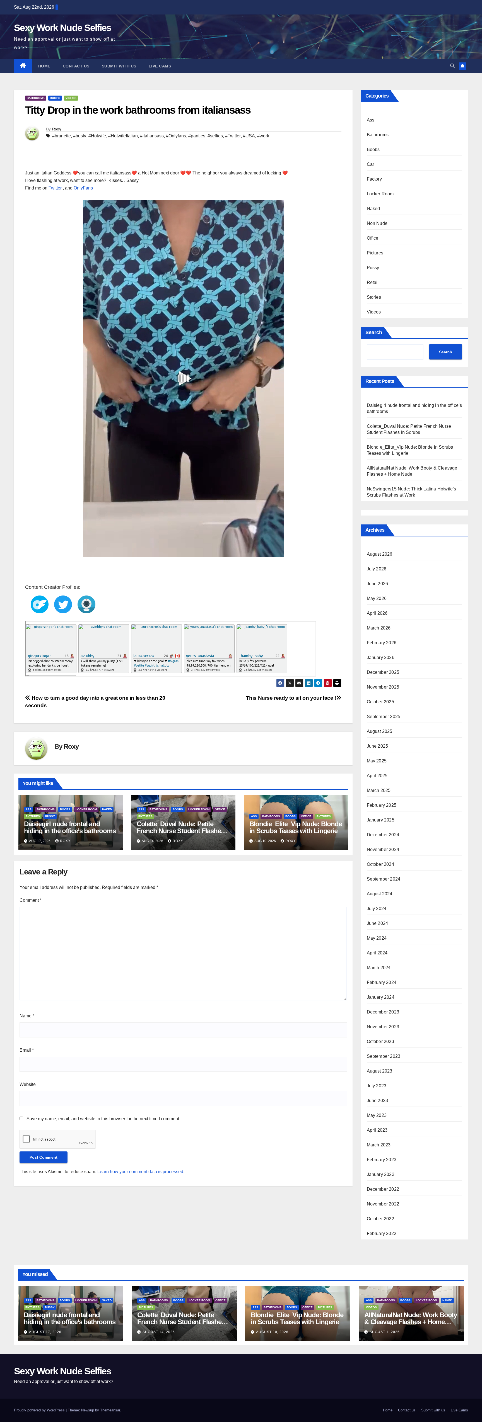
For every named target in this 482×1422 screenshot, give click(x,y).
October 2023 (380, 1041)
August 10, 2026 (272, 1332)
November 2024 (383, 849)
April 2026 (377, 613)
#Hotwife (97, 135)
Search (373, 332)
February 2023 (382, 1159)
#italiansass (152, 135)
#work (263, 135)
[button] (452, 66)
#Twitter (233, 135)
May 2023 (377, 1115)
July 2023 (377, 1085)
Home (44, 66)
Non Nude (377, 223)
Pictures (33, 816)
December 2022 (383, 1189)
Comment (31, 900)
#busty (79, 135)
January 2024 (380, 997)
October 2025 (380, 701)
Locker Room (86, 809)
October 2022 (380, 1218)
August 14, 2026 (159, 1332)
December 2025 (383, 672)
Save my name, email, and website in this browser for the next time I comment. (103, 1118)
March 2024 (379, 967)
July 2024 (377, 908)
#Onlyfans (176, 135)
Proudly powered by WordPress (40, 1410)
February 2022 (382, 1233)
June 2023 (377, 1100)
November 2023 (383, 1026)
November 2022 (383, 1204)
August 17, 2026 (45, 1332)
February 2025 (382, 805)
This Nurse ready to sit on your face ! (291, 698)
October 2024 (380, 864)
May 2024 (377, 938)
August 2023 (379, 1071)
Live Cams (160, 66)
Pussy (50, 816)
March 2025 (379, 790)
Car (370, 164)
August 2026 (379, 554)
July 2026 (377, 569)
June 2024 (377, 923)
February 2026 (382, 642)
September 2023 (384, 1056)
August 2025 (379, 731)
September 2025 (384, 716)
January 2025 (380, 820)
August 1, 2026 (385, 1332)
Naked (107, 809)
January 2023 (380, 1174)
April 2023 (377, 1130)
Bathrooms (36, 97)
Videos (71, 97)
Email (27, 1050)
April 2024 (377, 953)
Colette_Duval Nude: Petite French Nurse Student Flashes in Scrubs (180, 831)
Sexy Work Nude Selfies (62, 27)
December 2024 (383, 834)
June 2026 (377, 583)
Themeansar (110, 1410)
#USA (249, 135)
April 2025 (377, 775)
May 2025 (377, 761)
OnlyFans (83, 188)
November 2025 (383, 687)
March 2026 (379, 628)
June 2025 (377, 746)
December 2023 (383, 1012)
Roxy (56, 129)
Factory (374, 179)
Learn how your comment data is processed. (140, 1171)
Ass (29, 809)
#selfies (215, 135)
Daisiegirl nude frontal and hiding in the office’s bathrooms (70, 827)
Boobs (55, 97)
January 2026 (380, 657)
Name (27, 1015)
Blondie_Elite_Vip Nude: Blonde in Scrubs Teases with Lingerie (295, 827)
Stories (374, 297)
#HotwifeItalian (123, 135)
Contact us (76, 66)
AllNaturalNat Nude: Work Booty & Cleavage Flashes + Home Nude (410, 1322)
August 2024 (379, 893)
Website (28, 1084)
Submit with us (119, 66)
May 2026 (377, 598)
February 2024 (382, 982)
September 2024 (384, 879)
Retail (373, 282)
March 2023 (379, 1145)
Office (220, 809)
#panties (196, 135)
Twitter (56, 188)
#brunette (61, 135)
